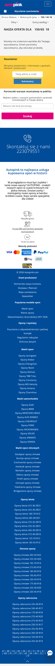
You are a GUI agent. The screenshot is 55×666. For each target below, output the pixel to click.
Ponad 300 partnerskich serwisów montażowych (27, 230)
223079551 (28, 151)
